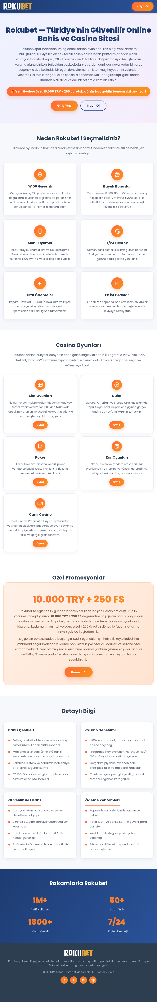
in (83, 980)
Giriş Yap (64, 105)
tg (93, 980)
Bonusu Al (78, 672)
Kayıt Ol (143, 6)
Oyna (40, 425)
